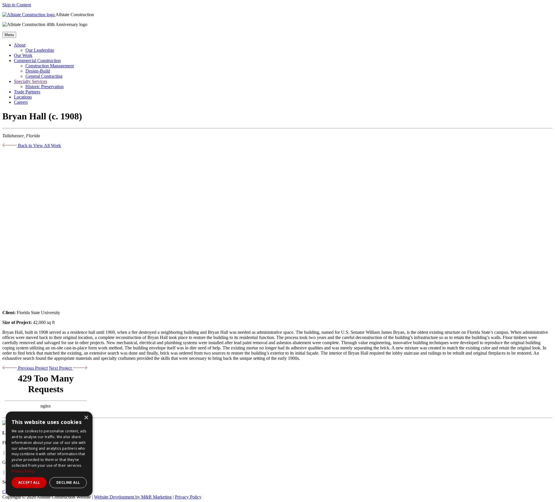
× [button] (86, 418)
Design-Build (37, 70)
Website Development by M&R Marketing (133, 496)
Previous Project (32, 368)
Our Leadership (39, 50)
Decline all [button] (68, 482)
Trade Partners (27, 91)
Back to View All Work (39, 145)
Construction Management (49, 65)
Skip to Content (16, 4)
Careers (21, 102)
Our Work (23, 55)
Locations (23, 97)
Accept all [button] (29, 482)
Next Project (61, 368)
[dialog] (49, 454)
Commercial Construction (37, 60)
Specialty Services (30, 81)
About (19, 44)
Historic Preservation (44, 86)
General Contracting (43, 76)
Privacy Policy (188, 496)
